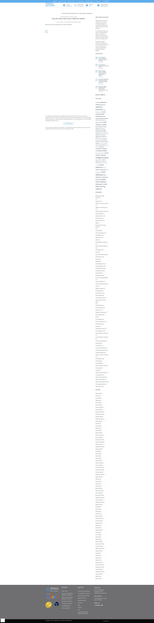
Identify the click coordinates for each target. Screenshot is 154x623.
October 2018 (99, 569)
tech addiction (99, 358)
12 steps (98, 102)
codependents (99, 235)
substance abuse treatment (102, 354)
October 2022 (99, 500)
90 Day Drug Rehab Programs (100, 196)
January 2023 (98, 493)
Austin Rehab (99, 218)
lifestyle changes (99, 288)
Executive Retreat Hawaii (101, 254)
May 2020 (98, 537)
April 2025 (98, 430)
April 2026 (98, 402)
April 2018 (98, 578)
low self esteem (99, 293)
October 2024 (99, 444)
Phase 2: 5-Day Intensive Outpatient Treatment (67, 594)
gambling (98, 261)
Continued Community (67, 603)
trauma (97, 370)
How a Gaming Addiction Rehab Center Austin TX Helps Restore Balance (102, 73)
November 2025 (99, 414)
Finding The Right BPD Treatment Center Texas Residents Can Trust (103, 88)
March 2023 (98, 488)
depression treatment (101, 134)
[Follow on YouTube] (102, 605)
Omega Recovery (56, 620)
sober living (104, 167)
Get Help (98, 1)
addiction (98, 201)
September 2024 (99, 446)
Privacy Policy (106, 621)
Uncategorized (99, 375)
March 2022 (98, 516)
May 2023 (98, 483)
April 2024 (98, 458)
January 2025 (98, 437)
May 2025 (98, 428)
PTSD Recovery (99, 324)
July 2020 (97, 532)
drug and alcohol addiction (102, 246)
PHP (100, 162)
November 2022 (99, 497)
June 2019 (98, 555)
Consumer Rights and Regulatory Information (83, 612)
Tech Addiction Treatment (84, 593)
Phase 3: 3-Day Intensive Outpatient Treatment (67, 598)
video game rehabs (70, 128)
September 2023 (99, 474)
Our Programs (80, 1)
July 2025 (97, 423)
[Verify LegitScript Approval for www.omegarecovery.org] (57, 604)
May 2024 (98, 456)
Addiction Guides (82, 598)
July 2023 (97, 479)
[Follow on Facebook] (103, 1)
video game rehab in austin (61, 128)
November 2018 (99, 567)
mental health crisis (100, 297)
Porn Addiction (99, 319)
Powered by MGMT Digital (66, 620)
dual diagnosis (99, 250)
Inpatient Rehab (99, 275)
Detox (97, 240)
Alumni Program (99, 213)
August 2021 (98, 523)
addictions (102, 104)
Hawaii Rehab (99, 273)
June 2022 (98, 509)
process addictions (100, 321)
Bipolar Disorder (99, 220)
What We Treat (62, 1)
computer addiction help (104, 133)
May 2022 (98, 511)
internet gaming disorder (101, 283)
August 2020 (98, 530)
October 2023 (99, 472)
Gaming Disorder (99, 270)
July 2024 (97, 451)
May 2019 (98, 558)
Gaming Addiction (100, 266)
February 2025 (99, 435)
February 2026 (99, 407)
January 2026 (98, 409)
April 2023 (98, 486)
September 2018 (99, 571)
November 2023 (99, 470)
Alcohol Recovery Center (101, 211)
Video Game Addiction (101, 377)
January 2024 (98, 465)
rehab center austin (100, 328)
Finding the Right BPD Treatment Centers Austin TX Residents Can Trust (103, 81)
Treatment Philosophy (101, 372)
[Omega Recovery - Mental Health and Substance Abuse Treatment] (53, 5)
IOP (96, 151)
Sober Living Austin (101, 169)
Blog (97, 223)
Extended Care (103, 145)
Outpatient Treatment (101, 312)
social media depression (101, 350)
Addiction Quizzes (82, 600)
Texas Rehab (98, 363)
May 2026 (98, 400)
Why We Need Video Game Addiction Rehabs (68, 18)
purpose (97, 326)
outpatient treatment (99, 159)
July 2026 (97, 395)
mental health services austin (101, 300)
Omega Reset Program (67, 601)
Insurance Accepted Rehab (102, 277)
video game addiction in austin (50, 128)
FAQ (79, 609)
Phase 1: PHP (65, 591)
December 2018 (99, 564)
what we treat (99, 386)
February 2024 (99, 463)
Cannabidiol (98, 230)
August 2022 (98, 504)
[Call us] (100, 605)
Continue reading (69, 123)
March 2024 (98, 460)
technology (98, 361)
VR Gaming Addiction (100, 384)
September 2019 (99, 548)
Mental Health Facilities (100, 153)
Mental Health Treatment (83, 595)
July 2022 (97, 507)
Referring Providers (66, 608)
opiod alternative (99, 307)
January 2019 (98, 562)
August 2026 (98, 393)
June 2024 (98, 453)
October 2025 (99, 416)
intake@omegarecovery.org (100, 593)
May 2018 (98, 576)
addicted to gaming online (73, 127)
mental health (102, 151)
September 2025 (99, 419)
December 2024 (99, 439)
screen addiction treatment (102, 337)
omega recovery (102, 157)
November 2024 (99, 442)
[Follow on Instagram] (104, 1)
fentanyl (97, 259)
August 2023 (98, 476)
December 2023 (99, 467)
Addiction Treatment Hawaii (102, 203)
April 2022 (98, 513)
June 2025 (98, 426)
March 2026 (98, 405)
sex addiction (99, 345)
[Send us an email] (106, 1)
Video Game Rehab (73, 16)
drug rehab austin (102, 143)
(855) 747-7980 (99, 591)
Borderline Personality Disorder (101, 226)
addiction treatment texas (101, 207)
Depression (98, 237)
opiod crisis (98, 310)
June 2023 (98, 481)
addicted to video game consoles (84, 127)
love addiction (99, 290)
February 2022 (99, 518)
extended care (99, 256)
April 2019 (98, 560)
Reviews (80, 607)
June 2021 (98, 527)
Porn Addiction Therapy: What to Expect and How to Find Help (103, 59)
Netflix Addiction (99, 305)
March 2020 (98, 541)
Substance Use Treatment (84, 591)
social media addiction (101, 348)
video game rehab (101, 184)
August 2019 (98, 551)
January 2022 (98, 520)
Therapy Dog (98, 368)
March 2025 (98, 432)
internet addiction (100, 281)
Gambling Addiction (100, 263)
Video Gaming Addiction (65, 16)
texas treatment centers (101, 365)
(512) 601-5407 (101, 590)
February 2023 (99, 490)
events (97, 252)
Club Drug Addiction (100, 233)
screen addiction (99, 331)
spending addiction (100, 352)
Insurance (80, 602)
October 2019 (99, 546)
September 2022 (99, 502)
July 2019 (97, 553)
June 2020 (98, 534)
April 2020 (98, 539)
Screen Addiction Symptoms (102, 333)
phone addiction (99, 314)
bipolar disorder (102, 128)
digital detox (101, 138)
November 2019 (99, 544)
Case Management (66, 605)
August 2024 (98, 449)
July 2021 (97, 525)
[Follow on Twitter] (105, 1)
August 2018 (98, 574)
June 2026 (98, 398)
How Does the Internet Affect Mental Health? (104, 66)
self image (98, 343)
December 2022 (99, 495)
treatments (99, 179)
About (55, 1)
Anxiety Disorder (99, 216)
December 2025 (99, 412)
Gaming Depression (100, 268)
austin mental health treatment (101, 114)
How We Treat (71, 1)
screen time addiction (100, 341)
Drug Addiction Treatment (101, 242)
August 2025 (98, 421)
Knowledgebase (89, 1)
